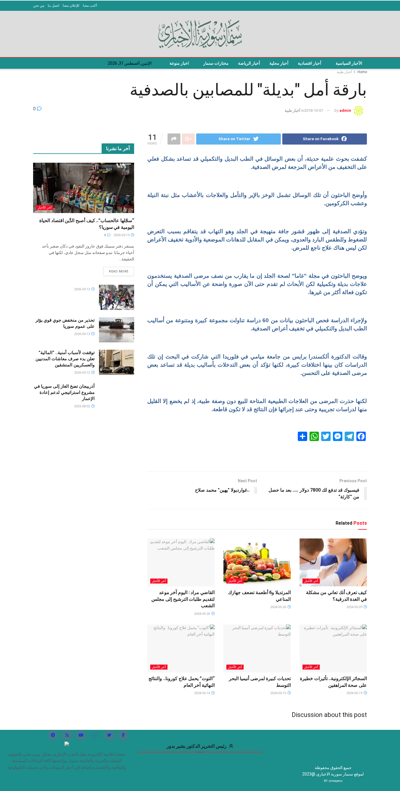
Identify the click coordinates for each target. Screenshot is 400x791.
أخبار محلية (278, 63)
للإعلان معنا (71, 6)
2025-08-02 (82, 406)
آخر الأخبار (311, 581)
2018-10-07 (313, 110)
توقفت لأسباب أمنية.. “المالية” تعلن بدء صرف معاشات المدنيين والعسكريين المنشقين (65, 359)
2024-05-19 (354, 693)
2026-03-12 (82, 373)
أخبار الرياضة (249, 63)
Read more (119, 271)
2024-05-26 (278, 607)
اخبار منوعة (179, 63)
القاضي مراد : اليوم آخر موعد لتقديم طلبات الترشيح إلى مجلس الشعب (183, 599)
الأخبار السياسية (349, 63)
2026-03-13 (122, 235)
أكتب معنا (90, 6)
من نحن (38, 6)
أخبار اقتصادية (309, 63)
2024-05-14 (202, 693)
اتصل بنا (53, 6)
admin (345, 110)
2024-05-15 (278, 693)
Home (362, 72)
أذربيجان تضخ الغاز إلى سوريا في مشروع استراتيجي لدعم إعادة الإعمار (64, 392)
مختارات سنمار (216, 63)
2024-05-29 (354, 607)
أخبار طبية (344, 72)
